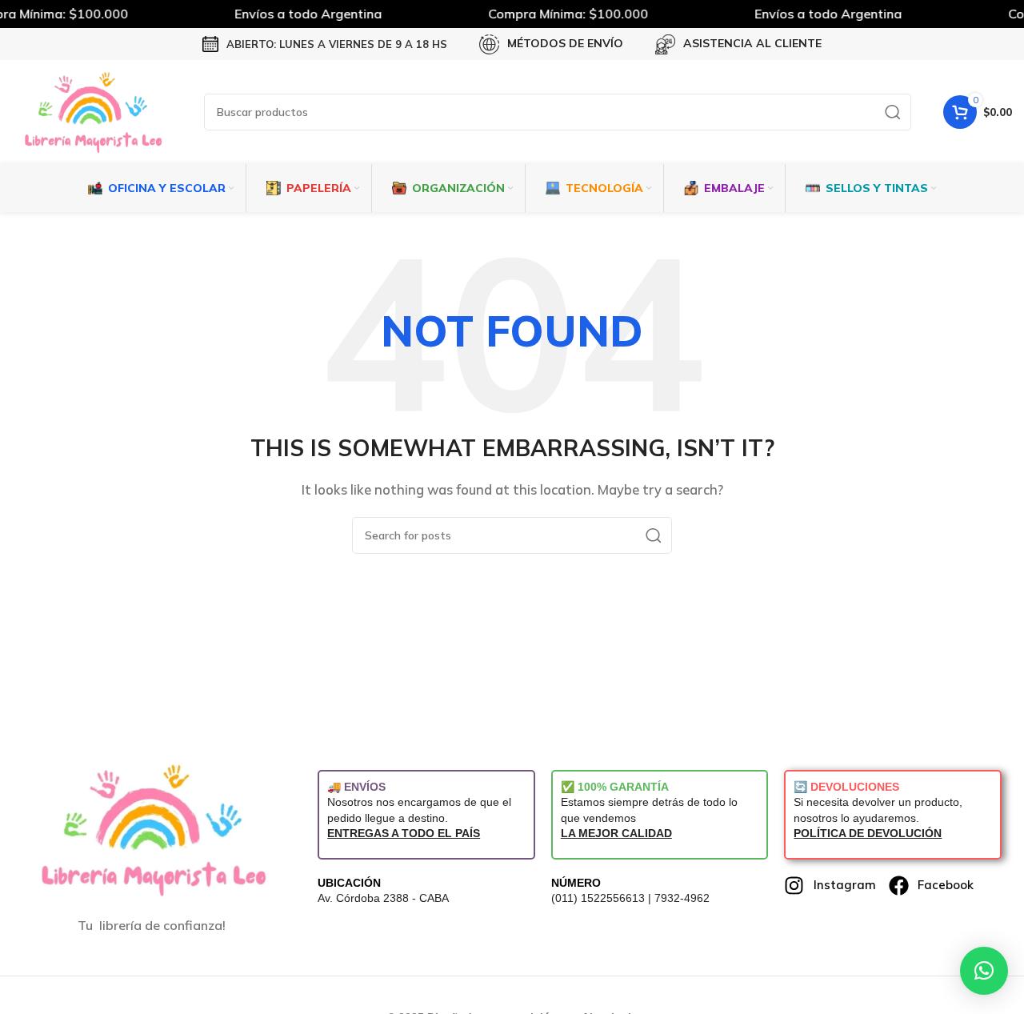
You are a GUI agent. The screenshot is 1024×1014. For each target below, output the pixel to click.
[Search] (892, 112)
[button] (984, 971)
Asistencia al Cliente (752, 43)
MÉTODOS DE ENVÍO (565, 43)
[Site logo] (92, 110)
